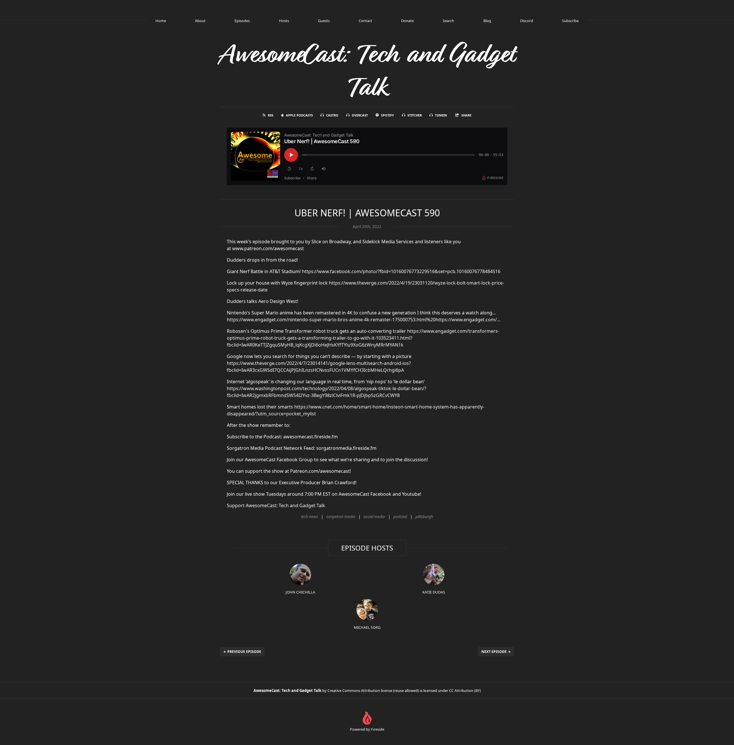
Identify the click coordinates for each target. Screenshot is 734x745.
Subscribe (570, 20)
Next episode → (496, 651)
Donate (407, 20)
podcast (400, 516)
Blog (487, 20)
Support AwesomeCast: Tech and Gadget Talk (276, 505)
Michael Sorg (367, 627)
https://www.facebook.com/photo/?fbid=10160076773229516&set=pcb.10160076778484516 (401, 271)
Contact (365, 20)
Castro (332, 115)
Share (466, 115)
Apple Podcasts (299, 115)
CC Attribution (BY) (465, 690)
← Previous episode (242, 651)
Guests (324, 20)
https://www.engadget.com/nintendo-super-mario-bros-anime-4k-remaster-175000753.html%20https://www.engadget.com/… (364, 319)
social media (374, 516)
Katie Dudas (433, 592)
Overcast (360, 115)
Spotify (387, 115)
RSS (270, 115)
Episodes (242, 20)
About (200, 20)
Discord (526, 20)
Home (160, 20)
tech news (309, 516)
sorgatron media (340, 516)
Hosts (284, 20)
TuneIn (441, 115)
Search (448, 20)
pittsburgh (424, 516)
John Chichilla (300, 592)
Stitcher (414, 115)
